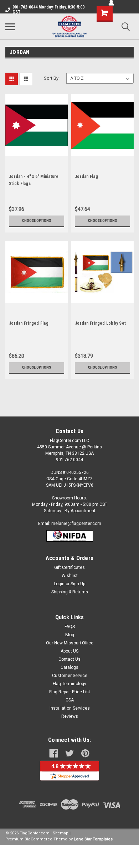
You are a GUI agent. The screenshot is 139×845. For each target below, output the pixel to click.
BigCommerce (38, 839)
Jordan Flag (86, 176)
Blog (69, 634)
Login (59, 583)
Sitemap (60, 833)
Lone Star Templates (93, 839)
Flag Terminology (69, 683)
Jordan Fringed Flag (28, 323)
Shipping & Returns (69, 591)
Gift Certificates (69, 567)
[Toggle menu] (10, 27)
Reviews (69, 716)
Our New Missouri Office (69, 642)
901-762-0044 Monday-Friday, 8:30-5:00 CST (48, 10)
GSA (70, 700)
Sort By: (52, 78)
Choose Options (36, 221)
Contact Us (69, 659)
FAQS (70, 626)
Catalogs (69, 667)
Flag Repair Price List (69, 691)
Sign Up (78, 583)
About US (69, 651)
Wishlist (70, 575)
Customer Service (69, 675)
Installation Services (70, 708)
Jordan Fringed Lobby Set (100, 323)
